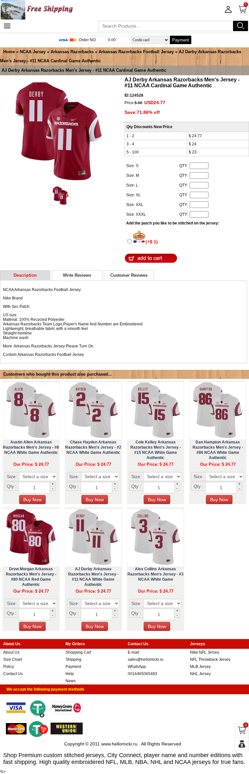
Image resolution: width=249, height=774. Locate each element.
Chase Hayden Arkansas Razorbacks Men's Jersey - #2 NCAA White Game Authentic (93, 447)
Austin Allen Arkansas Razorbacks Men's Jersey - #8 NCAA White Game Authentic (31, 447)
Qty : (12, 486)
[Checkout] (241, 744)
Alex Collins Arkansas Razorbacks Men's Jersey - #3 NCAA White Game (155, 574)
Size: (12, 476)
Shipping (73, 659)
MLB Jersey (200, 666)
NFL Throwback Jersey (210, 659)
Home (9, 51)
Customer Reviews (129, 275)
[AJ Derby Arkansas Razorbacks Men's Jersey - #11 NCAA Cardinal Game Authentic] (58, 132)
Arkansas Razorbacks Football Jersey (136, 51)
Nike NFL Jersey (204, 652)
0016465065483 (142, 673)
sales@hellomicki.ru (145, 659)
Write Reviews (77, 275)
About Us (11, 652)
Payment (180, 40)
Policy (8, 666)
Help (69, 673)
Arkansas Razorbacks (72, 51)
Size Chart (12, 659)
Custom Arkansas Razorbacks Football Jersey (43, 354)
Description (25, 275)
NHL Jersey (200, 673)
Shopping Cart (78, 652)
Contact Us (13, 673)
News (70, 681)
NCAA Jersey (33, 51)
